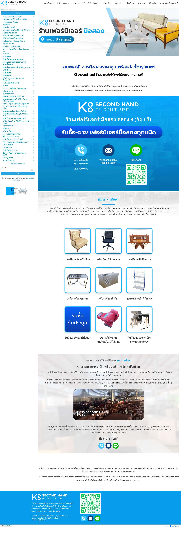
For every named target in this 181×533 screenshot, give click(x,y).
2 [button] (108, 53)
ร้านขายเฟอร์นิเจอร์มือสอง (112, 74)
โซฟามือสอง (116, 383)
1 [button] (105, 53)
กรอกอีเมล (5, 167)
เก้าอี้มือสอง (141, 476)
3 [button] (112, 53)
